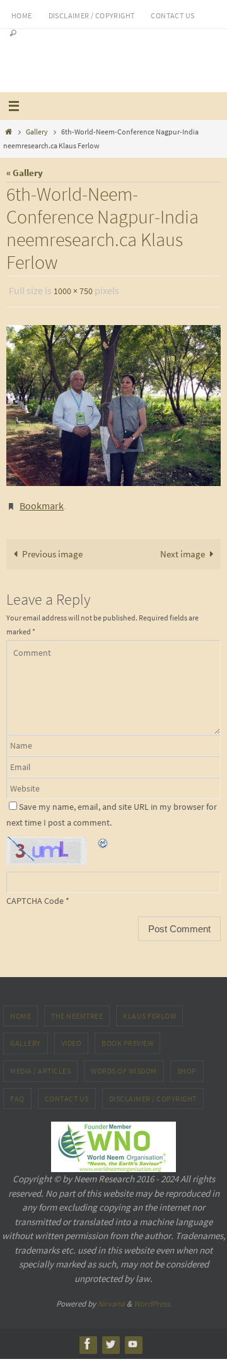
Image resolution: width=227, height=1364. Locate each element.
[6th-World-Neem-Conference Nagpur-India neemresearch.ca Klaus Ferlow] (113, 402)
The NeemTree (77, 1009)
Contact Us (67, 1092)
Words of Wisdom (124, 1065)
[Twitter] (110, 1338)
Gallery (37, 131)
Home (21, 15)
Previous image (52, 548)
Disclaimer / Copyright (92, 15)
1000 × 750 (73, 290)
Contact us (172, 15)
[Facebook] (87, 1338)
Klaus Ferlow (149, 1009)
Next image (182, 548)
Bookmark (42, 501)
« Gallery (24, 173)
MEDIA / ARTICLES (40, 1065)
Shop (187, 1065)
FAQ (17, 1092)
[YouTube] (133, 1338)
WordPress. (153, 1298)
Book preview (127, 1037)
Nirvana (111, 1298)
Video (71, 1037)
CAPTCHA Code (35, 895)
